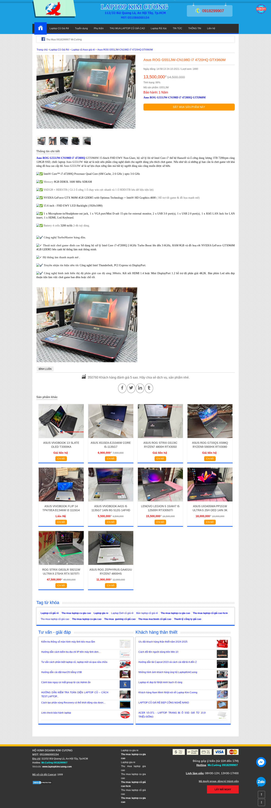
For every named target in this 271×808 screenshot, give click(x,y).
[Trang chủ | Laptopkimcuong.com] (40, 28)
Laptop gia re (101, 613)
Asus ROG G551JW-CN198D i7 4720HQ (60, 157)
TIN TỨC (177, 28)
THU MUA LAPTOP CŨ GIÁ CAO (127, 28)
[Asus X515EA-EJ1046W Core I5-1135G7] (111, 439)
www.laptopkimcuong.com (57, 766)
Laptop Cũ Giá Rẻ (59, 28)
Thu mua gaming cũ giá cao (120, 619)
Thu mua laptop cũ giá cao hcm (210, 613)
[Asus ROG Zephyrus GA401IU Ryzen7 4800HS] (111, 566)
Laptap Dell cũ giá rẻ (122, 613)
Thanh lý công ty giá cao (187, 619)
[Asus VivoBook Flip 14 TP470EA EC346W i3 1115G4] (61, 502)
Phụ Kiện (99, 28)
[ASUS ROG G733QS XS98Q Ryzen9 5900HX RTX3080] (210, 439)
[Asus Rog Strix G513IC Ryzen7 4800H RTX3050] (160, 439)
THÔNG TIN (194, 28)
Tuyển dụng (81, 28)
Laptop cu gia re (129, 750)
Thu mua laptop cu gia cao (76, 613)
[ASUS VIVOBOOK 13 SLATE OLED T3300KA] (61, 439)
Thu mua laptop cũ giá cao (55, 619)
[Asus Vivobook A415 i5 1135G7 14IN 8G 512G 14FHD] (111, 502)
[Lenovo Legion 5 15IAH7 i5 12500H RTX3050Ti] (160, 502)
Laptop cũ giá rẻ (50, 613)
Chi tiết (61, 458)
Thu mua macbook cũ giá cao (154, 619)
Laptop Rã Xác (159, 28)
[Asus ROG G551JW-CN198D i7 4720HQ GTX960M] (54, 17)
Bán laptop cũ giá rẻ (147, 613)
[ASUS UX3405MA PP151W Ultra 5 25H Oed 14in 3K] (210, 502)
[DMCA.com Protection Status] (42, 783)
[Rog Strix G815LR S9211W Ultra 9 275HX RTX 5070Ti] (61, 566)
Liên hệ (211, 28)
